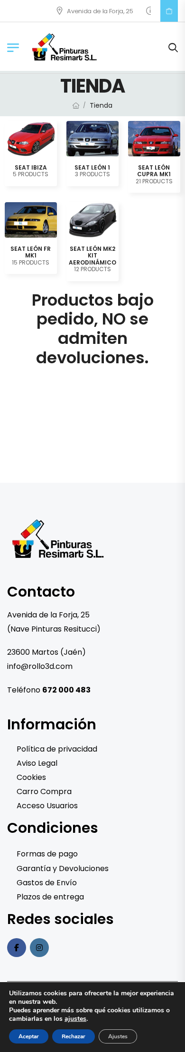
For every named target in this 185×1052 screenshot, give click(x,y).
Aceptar (28, 1036)
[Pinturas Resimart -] (65, 47)
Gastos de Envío (47, 882)
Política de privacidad (57, 748)
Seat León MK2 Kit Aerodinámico (92, 255)
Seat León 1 (92, 167)
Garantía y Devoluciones (63, 868)
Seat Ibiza (31, 167)
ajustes (75, 1019)
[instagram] (39, 947)
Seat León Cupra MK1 (154, 170)
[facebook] (16, 947)
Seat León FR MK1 (30, 252)
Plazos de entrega (50, 896)
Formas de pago (47, 853)
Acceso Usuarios (47, 805)
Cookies (31, 777)
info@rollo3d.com (40, 666)
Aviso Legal (37, 763)
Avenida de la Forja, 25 (91, 11)
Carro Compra (44, 791)
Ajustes (118, 1036)
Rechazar (73, 1036)
